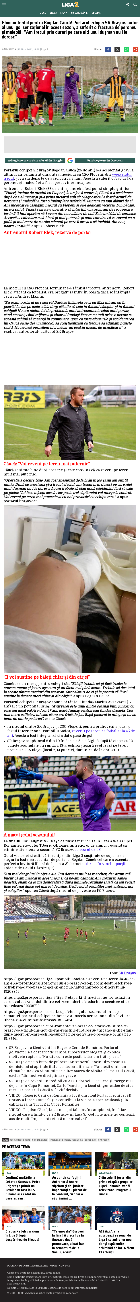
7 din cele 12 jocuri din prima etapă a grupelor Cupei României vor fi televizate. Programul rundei (116, 1186)
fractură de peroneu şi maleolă (66, 1140)
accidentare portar (20, 1140)
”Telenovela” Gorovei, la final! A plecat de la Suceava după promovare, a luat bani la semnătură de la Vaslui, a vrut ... (68, 1242)
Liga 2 (43, 13)
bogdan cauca (39, 1140)
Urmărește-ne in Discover (105, 160)
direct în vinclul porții (105, 864)
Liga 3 (53, 13)
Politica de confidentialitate (27, 1265)
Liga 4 (63, 13)
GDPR (53, 1265)
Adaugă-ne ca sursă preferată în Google (35, 160)
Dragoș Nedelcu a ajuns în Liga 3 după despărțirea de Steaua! (22, 1235)
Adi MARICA (9, 49)
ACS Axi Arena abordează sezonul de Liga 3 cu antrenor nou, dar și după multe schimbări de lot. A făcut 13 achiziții (116, 1242)
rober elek (90, 1140)
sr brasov (103, 1140)
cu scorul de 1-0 (88, 850)
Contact (64, 1265)
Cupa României (79, 13)
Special (96, 13)
